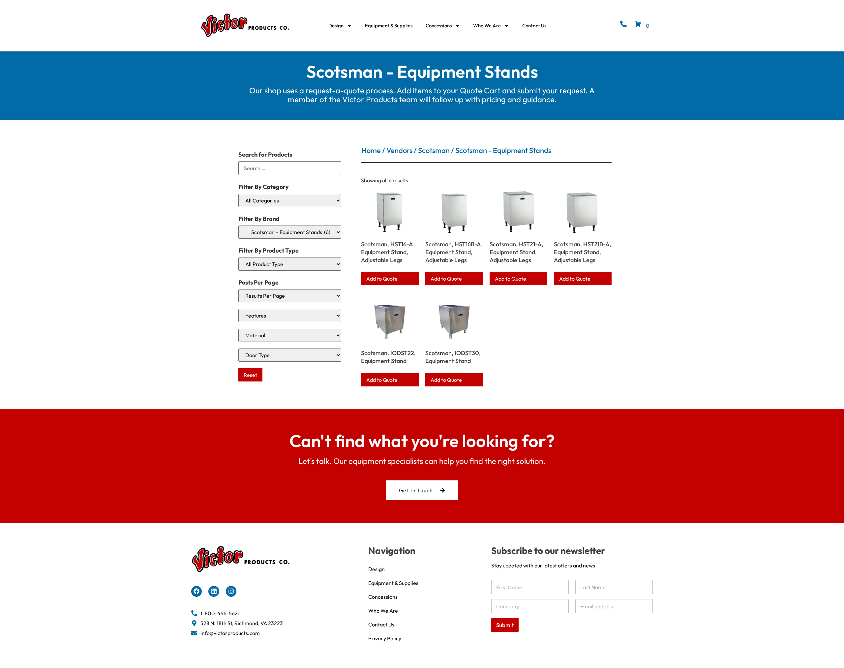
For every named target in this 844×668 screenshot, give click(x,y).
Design (336, 25)
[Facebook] (196, 591)
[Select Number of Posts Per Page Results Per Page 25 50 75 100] (289, 295)
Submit (505, 625)
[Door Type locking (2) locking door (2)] (289, 355)
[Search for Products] (289, 168)
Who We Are (487, 25)
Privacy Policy (384, 638)
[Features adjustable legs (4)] (289, 315)
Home (371, 150)
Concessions (439, 25)
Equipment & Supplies (388, 25)
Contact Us (534, 25)
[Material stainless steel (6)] (289, 335)
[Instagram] (231, 591)
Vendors (399, 150)
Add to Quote (382, 278)
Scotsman (434, 150)
